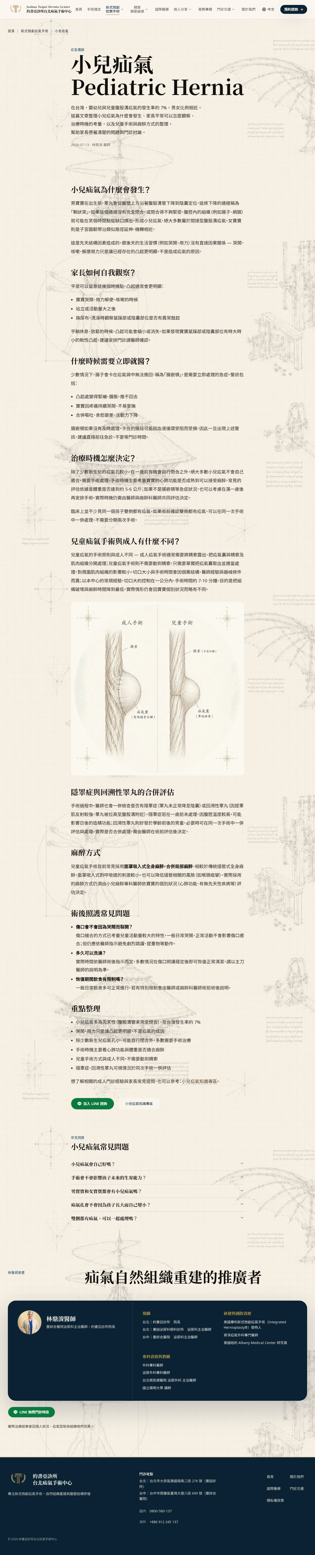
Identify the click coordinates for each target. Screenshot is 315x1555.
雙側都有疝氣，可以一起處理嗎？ (104, 1218)
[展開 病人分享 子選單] (190, 9)
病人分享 (181, 9)
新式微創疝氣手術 (34, 31)
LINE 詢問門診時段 (34, 1412)
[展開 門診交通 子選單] (233, 9)
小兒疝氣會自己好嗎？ (93, 1164)
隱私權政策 (275, 1500)
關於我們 (248, 9)
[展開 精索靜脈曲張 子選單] (146, 9)
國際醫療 (162, 9)
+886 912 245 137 (164, 1521)
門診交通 (224, 9)
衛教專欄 (205, 9)
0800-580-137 (161, 1511)
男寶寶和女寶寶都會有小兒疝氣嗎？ (106, 1191)
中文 (271, 9)
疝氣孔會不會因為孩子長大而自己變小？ (111, 1204)
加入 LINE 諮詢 (95, 1103)
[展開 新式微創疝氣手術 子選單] (122, 9)
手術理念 (94, 9)
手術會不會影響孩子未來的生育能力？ (108, 1177)
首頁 (78, 9)
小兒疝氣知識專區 (199, 1081)
